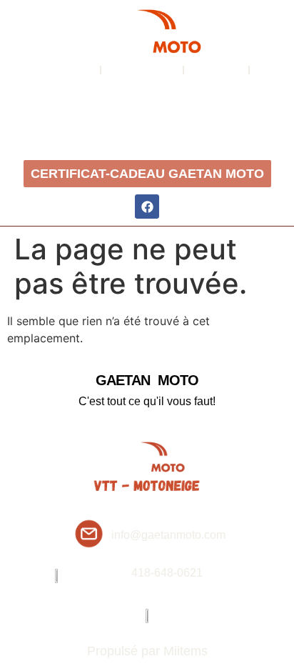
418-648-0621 (167, 573)
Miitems (185, 651)
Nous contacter (149, 95)
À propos (69, 70)
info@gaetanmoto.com (168, 535)
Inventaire (217, 70)
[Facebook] (147, 206)
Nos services (142, 70)
